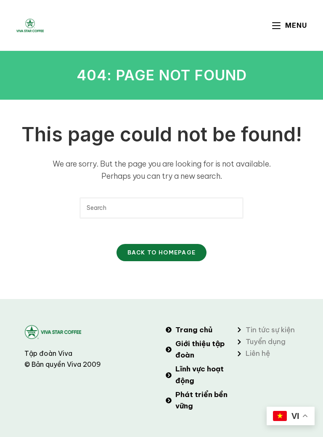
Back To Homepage (161, 252)
